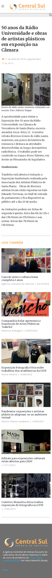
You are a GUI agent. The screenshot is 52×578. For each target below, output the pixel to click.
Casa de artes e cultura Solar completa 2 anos (19, 278)
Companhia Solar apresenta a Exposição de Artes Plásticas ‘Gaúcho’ (20, 324)
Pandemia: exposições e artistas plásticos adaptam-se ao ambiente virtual (24, 414)
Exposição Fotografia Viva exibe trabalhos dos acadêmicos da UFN (23, 369)
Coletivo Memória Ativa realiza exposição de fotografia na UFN (22, 503)
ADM (5, 570)
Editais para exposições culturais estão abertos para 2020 (23, 460)
